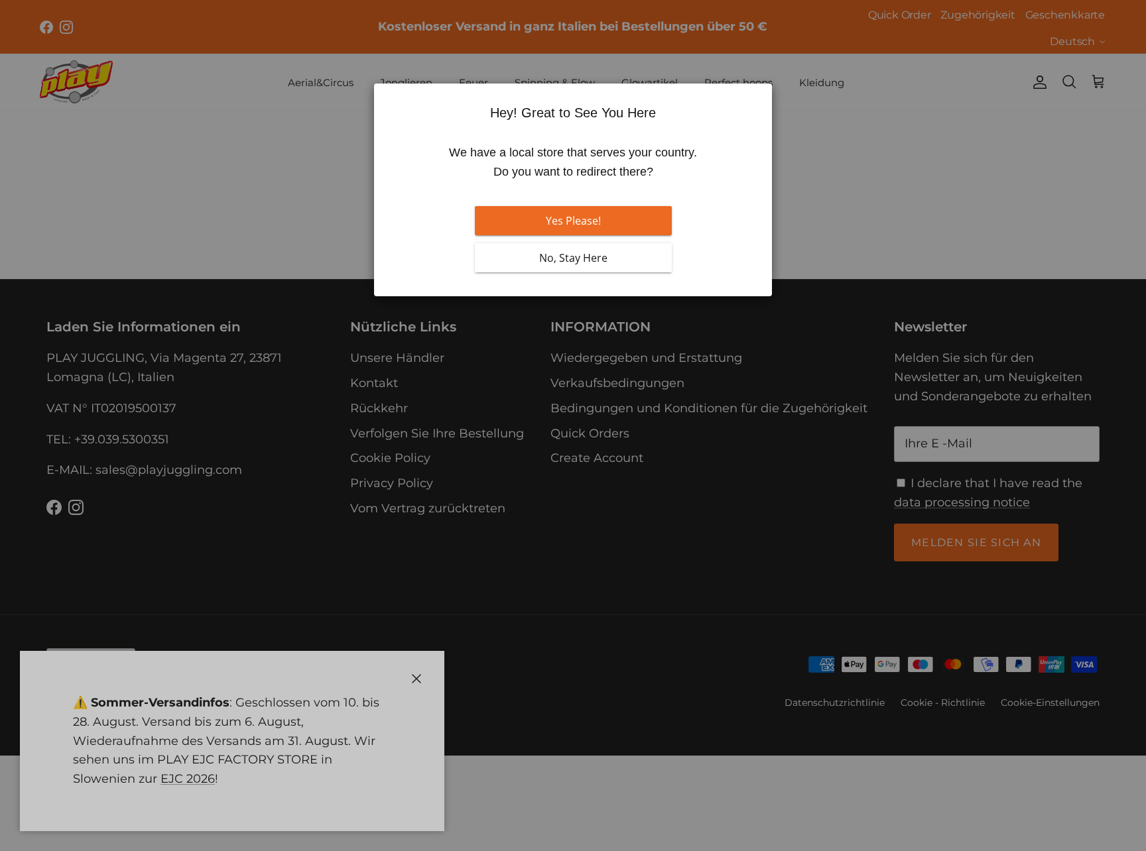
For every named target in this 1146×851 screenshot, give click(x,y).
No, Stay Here (573, 258)
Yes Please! (573, 220)
